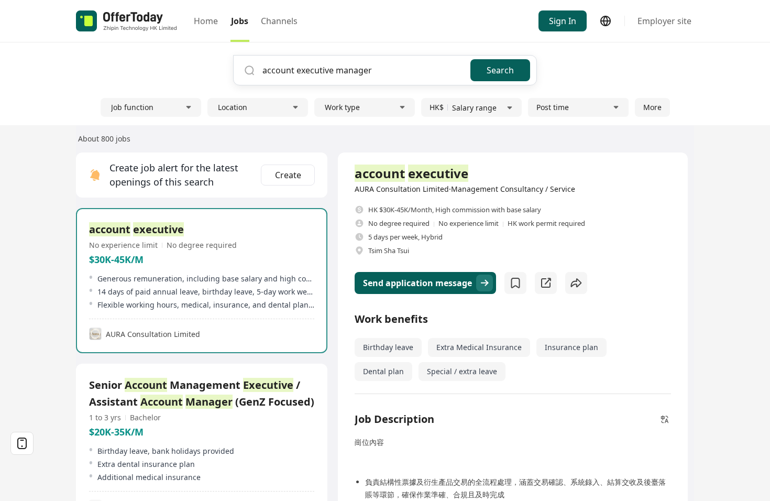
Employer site (664, 21)
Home (206, 21)
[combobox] (362, 70)
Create (288, 175)
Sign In (562, 21)
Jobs (239, 21)
